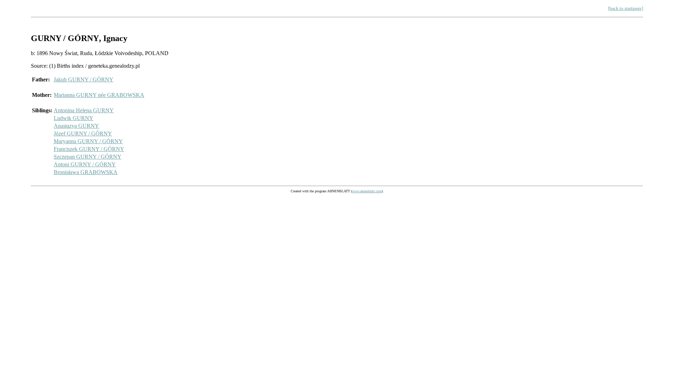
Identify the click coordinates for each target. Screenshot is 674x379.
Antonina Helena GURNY (84, 110)
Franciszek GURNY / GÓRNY (89, 149)
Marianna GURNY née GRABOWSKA (99, 95)
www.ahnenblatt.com (367, 191)
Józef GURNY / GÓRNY (83, 134)
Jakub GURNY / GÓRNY (83, 79)
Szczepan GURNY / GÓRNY (87, 157)
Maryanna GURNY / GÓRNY (88, 141)
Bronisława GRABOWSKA (86, 172)
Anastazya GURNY (76, 126)
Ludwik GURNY (73, 118)
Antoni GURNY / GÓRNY (85, 164)
